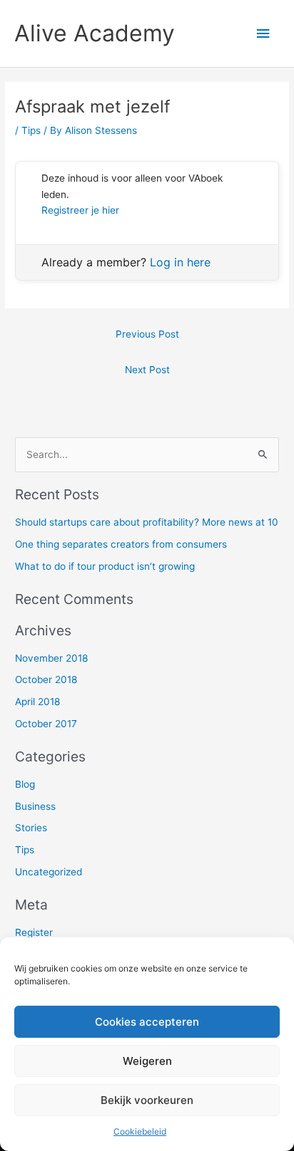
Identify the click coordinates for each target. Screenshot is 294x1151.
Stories (31, 827)
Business (35, 806)
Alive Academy (94, 33)
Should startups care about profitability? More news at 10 (146, 522)
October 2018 (46, 679)
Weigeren (147, 1061)
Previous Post (147, 334)
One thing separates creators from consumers (121, 544)
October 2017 (46, 723)
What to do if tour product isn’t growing (105, 566)
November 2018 (51, 658)
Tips (31, 130)
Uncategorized (48, 871)
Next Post (147, 369)
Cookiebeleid (139, 1131)
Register (34, 932)
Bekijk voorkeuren (147, 1100)
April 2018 (37, 701)
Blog (25, 784)
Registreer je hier (80, 210)
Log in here (180, 262)
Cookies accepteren (147, 1021)
